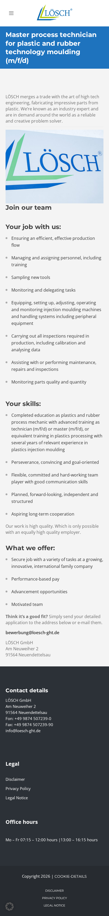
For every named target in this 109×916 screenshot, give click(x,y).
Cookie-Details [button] (70, 876)
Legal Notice (17, 797)
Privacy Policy (18, 788)
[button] (9, 906)
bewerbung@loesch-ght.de (32, 632)
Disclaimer (15, 779)
